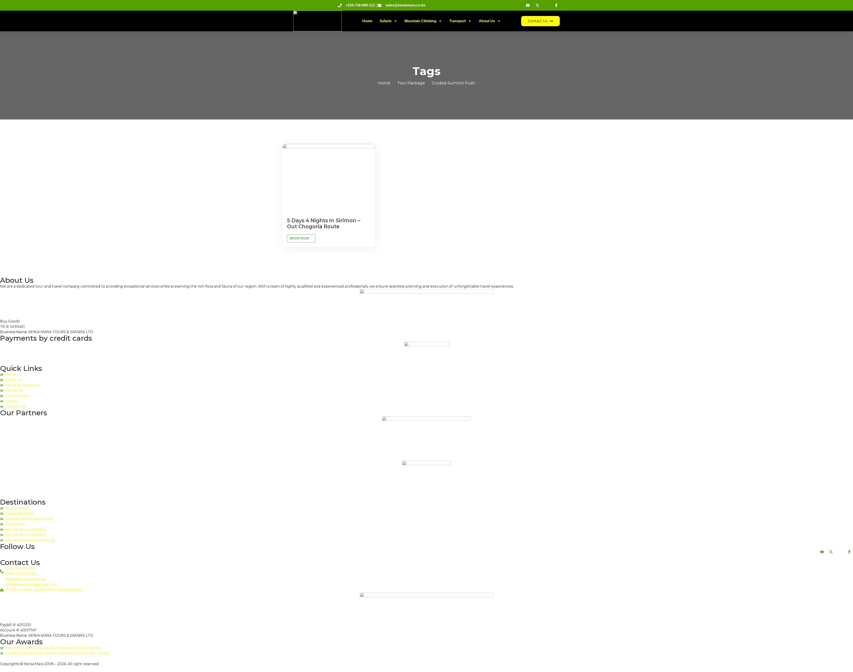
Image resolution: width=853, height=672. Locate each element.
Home (367, 21)
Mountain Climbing (420, 21)
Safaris (385, 21)
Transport (457, 21)
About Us (487, 21)
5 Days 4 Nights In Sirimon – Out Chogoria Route (323, 223)
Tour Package (411, 83)
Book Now (300, 238)
